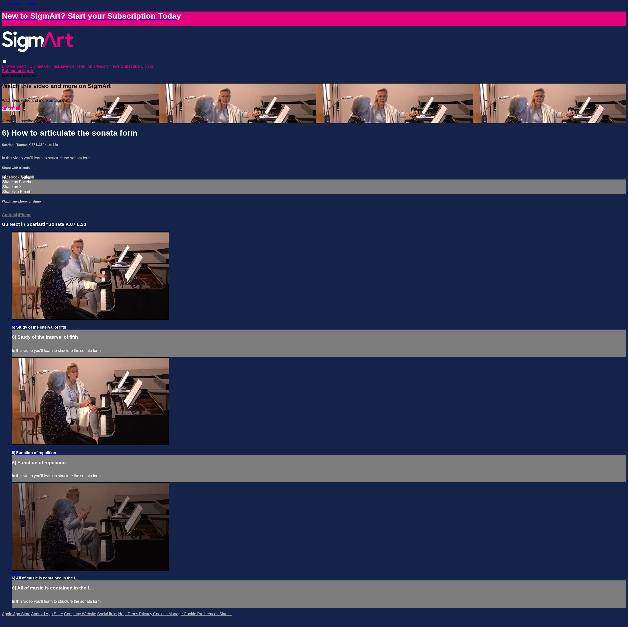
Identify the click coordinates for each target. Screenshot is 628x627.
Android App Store (47, 614)
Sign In (28, 71)
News (115, 66)
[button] (4, 61)
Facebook (11, 177)
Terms (133, 614)
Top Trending (97, 66)
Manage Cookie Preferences (194, 614)
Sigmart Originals (45, 66)
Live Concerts (73, 66)
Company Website (80, 614)
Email (29, 177)
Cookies (161, 614)
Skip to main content (19, 4)
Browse (9, 66)
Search (23, 66)
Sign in (147, 66)
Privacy (146, 614)
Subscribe (11, 109)
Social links (107, 614)
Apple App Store (16, 614)
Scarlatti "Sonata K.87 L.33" (23, 145)
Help (123, 614)
